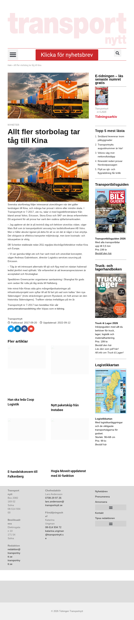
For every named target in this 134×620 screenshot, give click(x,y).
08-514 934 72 (53, 527)
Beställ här (101, 444)
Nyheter (13, 124)
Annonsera (101, 501)
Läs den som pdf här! (107, 348)
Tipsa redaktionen (105, 518)
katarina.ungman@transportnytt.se (54, 535)
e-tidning (59, 308)
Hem (10, 65)
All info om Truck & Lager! (109, 352)
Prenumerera (102, 496)
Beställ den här (103, 253)
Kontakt (99, 512)
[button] (13, 54)
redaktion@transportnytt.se (14, 553)
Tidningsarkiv (106, 117)
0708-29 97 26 (53, 497)
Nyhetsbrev (101, 491)
